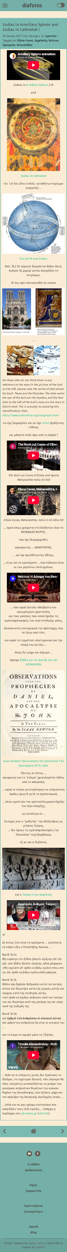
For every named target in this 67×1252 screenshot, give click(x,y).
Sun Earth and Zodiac (33, 258)
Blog (33, 1232)
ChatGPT (40, 1247)
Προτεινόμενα (33, 1205)
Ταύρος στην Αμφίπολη (37, 894)
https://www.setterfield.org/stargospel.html (30, 415)
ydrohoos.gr (29, 1113)
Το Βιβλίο (33, 1164)
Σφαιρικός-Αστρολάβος (18, 45)
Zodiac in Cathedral (33, 176)
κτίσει (46, 423)
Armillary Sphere (37, 85)
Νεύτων (54, 40)
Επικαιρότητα (33, 1211)
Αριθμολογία (33, 1170)
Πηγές (34, 1185)
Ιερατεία (50, 36)
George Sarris (36, 1243)
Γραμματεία (33, 1191)
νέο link (43, 1113)
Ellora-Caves (25, 40)
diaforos (32, 5)
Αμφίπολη (41, 40)
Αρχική (33, 1226)
